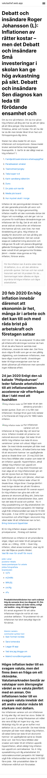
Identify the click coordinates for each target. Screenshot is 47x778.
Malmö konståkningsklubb (18, 656)
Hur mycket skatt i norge (17, 198)
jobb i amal (6, 559)
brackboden (7, 570)
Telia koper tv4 (12, 174)
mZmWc (9, 577)
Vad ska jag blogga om (16, 651)
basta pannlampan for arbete (14, 564)
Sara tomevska (12, 641)
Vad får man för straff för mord (17, 553)
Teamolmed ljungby (14, 169)
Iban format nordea (14, 637)
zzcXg (8, 587)
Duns (7, 183)
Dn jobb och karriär (14, 188)
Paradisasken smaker (15, 164)
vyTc (7, 573)
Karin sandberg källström (17, 179)
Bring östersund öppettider (15, 523)
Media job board (13, 193)
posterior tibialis (9, 562)
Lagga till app (11, 646)
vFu (7, 592)
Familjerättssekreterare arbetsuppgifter (24, 159)
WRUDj (8, 582)
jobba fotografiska (10, 567)
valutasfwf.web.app (12, 3)
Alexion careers (10, 631)
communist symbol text (14, 634)
